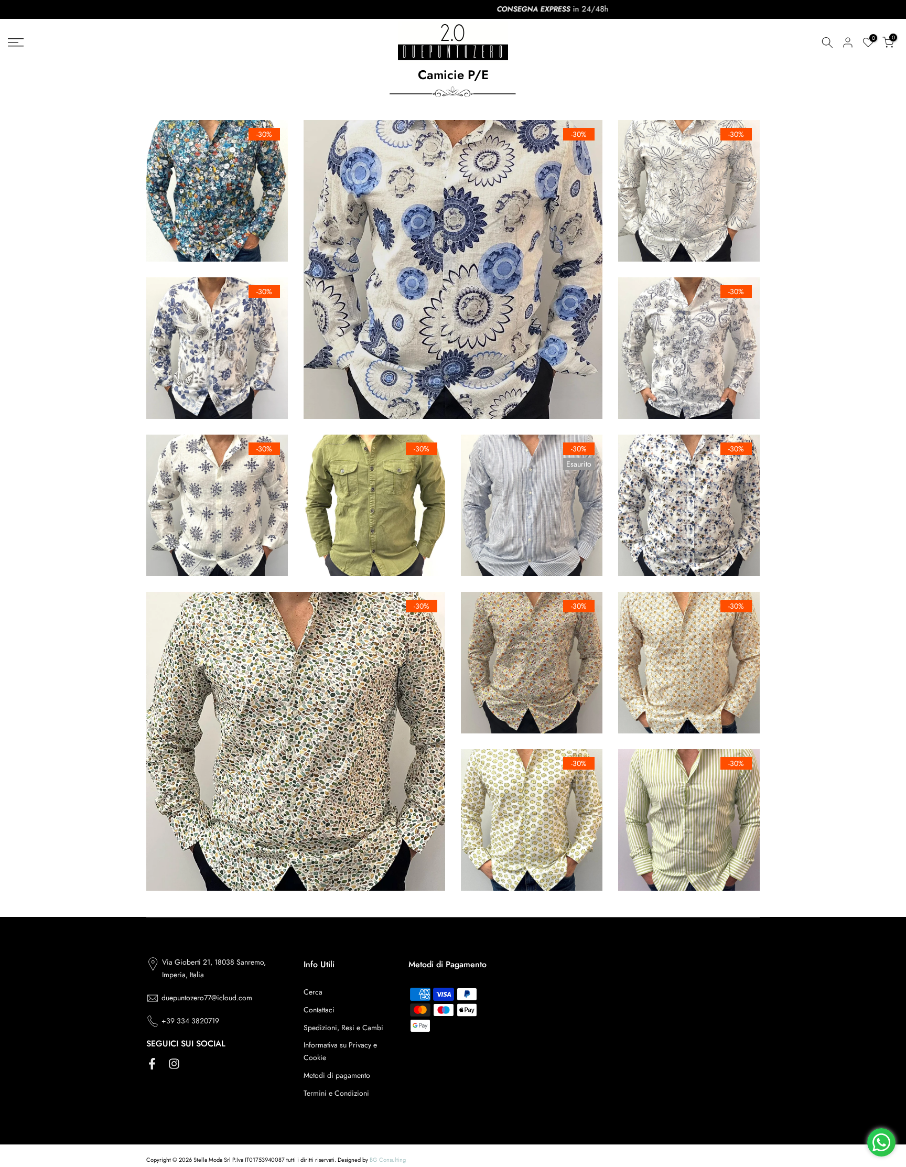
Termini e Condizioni (336, 1093)
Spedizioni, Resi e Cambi (343, 1027)
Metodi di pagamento (337, 1075)
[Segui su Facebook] (152, 1064)
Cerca (313, 992)
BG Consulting (388, 1159)
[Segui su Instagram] (174, 1064)
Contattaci (319, 1009)
